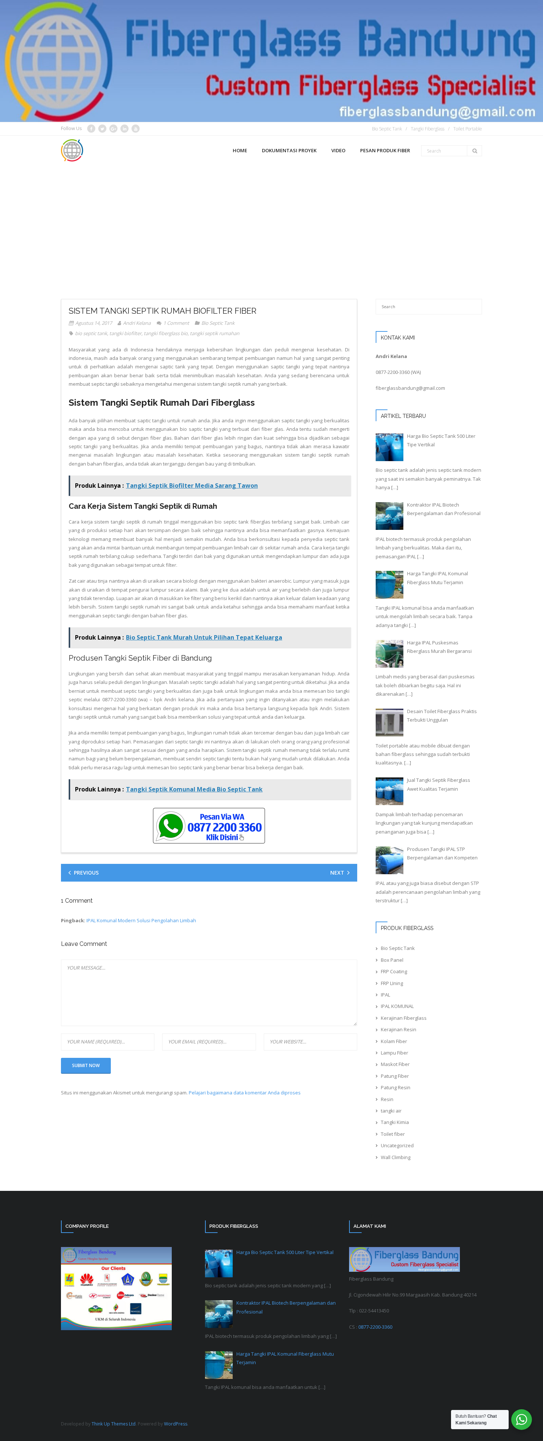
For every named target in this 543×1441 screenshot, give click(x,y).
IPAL (385, 994)
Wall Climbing (395, 1157)
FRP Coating (394, 971)
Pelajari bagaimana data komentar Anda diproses (245, 1092)
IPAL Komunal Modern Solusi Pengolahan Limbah (141, 920)
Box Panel (392, 960)
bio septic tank (91, 333)
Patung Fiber (395, 1076)
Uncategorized (397, 1145)
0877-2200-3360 (393, 372)
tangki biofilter (125, 333)
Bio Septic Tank (387, 129)
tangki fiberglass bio (166, 333)
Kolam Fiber (394, 1041)
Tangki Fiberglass (427, 129)
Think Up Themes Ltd (114, 1424)
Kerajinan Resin (398, 1029)
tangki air (391, 1110)
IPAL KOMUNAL (397, 1006)
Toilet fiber (393, 1134)
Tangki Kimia (395, 1122)
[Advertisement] (271, 221)
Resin (387, 1099)
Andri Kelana (137, 323)
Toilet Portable (467, 129)
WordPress (175, 1424)
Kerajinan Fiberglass (404, 1018)
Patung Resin (395, 1087)
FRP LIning (392, 983)
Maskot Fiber (395, 1064)
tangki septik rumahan (214, 333)
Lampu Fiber (394, 1052)
